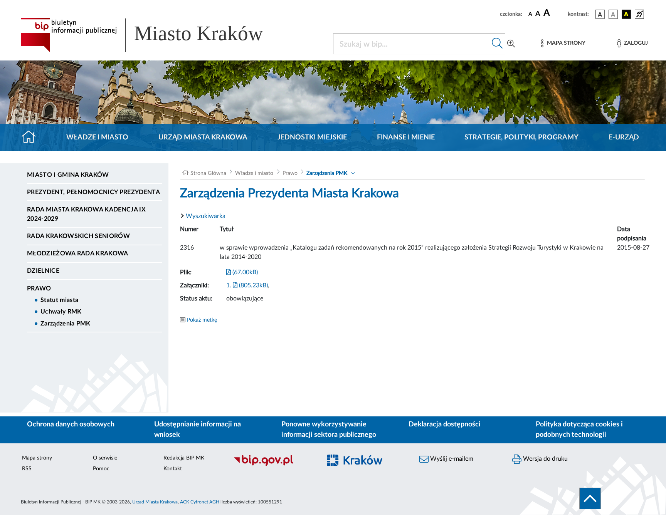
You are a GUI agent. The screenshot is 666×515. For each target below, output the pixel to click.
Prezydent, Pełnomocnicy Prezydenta (93, 192)
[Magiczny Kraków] (366, 464)
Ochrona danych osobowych (70, 424)
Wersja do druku (544, 459)
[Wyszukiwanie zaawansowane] (511, 44)
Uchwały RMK (61, 312)
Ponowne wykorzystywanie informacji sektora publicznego (328, 429)
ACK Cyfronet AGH (199, 502)
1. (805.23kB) (247, 285)
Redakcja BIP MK (183, 458)
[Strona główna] (32, 137)
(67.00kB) (244, 272)
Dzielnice (43, 271)
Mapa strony (37, 458)
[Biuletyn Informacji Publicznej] (273, 464)
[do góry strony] (590, 498)
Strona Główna (208, 173)
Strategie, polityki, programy (521, 137)
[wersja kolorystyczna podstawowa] (600, 14)
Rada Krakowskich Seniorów (78, 236)
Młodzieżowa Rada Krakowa (77, 253)
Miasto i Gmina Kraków (68, 175)
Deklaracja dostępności (445, 424)
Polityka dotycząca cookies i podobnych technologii (579, 429)
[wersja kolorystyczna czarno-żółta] (626, 14)
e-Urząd (624, 137)
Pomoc (101, 468)
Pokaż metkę (202, 320)
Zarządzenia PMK (65, 323)
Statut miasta (59, 300)
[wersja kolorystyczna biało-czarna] (613, 14)
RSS (27, 468)
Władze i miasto (97, 137)
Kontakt (172, 468)
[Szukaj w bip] (497, 44)
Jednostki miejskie (312, 137)
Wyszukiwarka (205, 216)
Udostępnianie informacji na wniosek (197, 429)
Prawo (39, 288)
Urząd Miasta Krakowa (202, 137)
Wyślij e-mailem (451, 459)
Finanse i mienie (406, 137)
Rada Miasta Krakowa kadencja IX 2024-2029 (86, 214)
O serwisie (105, 458)
